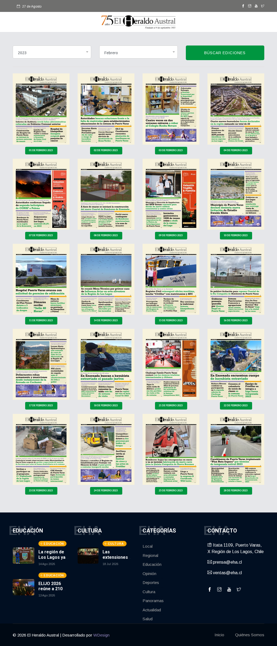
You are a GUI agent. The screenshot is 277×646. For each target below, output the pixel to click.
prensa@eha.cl (227, 562)
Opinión (149, 573)
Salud (148, 618)
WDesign (101, 635)
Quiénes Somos (249, 634)
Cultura (149, 591)
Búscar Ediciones (225, 53)
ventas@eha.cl (227, 572)
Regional (150, 555)
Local (148, 546)
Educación (152, 564)
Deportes (151, 582)
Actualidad (152, 610)
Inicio (219, 634)
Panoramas (153, 600)
